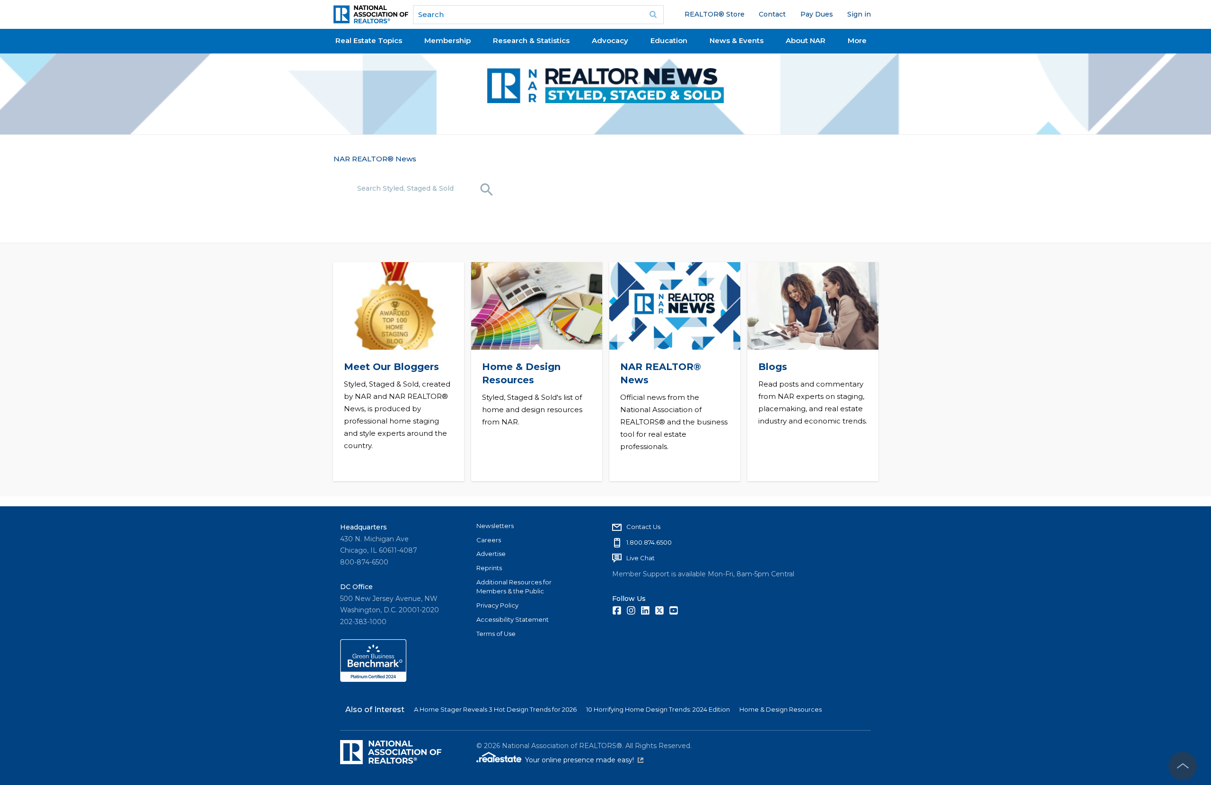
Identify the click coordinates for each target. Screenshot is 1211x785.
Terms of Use (496, 633)
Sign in (859, 14)
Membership (447, 40)
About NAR (805, 40)
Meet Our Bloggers (391, 366)
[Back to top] (1182, 766)
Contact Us (643, 526)
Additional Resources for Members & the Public (514, 586)
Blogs (772, 366)
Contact (772, 14)
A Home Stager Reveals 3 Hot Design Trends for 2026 (495, 709)
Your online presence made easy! (584, 760)
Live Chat (640, 558)
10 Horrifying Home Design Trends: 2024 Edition (658, 709)
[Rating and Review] (373, 679)
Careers (488, 540)
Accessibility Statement (512, 619)
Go (653, 14)
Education (668, 40)
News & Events (736, 40)
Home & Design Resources (780, 709)
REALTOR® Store (714, 14)
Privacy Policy (497, 605)
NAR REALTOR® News (374, 158)
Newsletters (495, 525)
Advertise (491, 553)
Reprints (489, 568)
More (857, 40)
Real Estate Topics (368, 40)
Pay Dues (816, 14)
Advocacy (610, 40)
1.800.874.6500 (649, 542)
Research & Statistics (531, 40)
